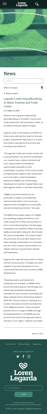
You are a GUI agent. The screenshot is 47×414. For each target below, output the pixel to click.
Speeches (37, 344)
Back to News (11, 93)
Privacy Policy (24, 344)
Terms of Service (32, 405)
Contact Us (10, 344)
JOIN (23, 394)
